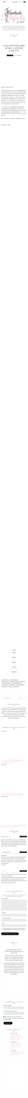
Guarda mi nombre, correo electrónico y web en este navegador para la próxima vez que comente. (14, 929)
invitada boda (6, 683)
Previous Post (7, 698)
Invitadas (10, 55)
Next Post (20, 698)
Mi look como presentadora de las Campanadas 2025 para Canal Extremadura (13, 762)
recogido (16, 686)
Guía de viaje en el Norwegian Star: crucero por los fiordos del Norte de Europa (17, 1046)
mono (10, 686)
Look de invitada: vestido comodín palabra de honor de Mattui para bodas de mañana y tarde (17, 1037)
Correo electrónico (7, 918)
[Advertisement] (14, 1074)
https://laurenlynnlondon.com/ (7, 883)
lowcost (4, 686)
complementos (15, 681)
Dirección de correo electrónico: (10, 1011)
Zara (14, 97)
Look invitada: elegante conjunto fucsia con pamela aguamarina (12, 794)
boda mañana (14, 679)
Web (3, 923)
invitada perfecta (17, 683)
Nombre (4, 912)
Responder (23, 836)
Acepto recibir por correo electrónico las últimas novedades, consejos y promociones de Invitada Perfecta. (14, 1018)
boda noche (5, 681)
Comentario (5, 898)
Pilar (2, 871)
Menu (4, 1)
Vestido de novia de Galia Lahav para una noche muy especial (13, 826)
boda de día (5, 679)
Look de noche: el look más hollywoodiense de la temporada (17, 1053)
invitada (23, 681)
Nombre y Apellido (8, 1005)
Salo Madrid (14, 668)
